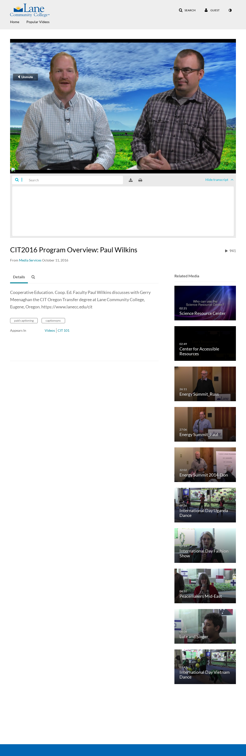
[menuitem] (18, 21)
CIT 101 (63, 330)
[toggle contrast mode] (230, 10)
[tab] (19, 277)
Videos (50, 330)
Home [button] (14, 22)
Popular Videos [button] (37, 22)
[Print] (140, 180)
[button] (187, 10)
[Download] (131, 180)
